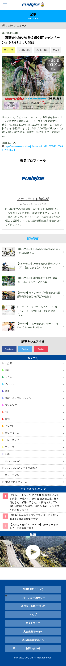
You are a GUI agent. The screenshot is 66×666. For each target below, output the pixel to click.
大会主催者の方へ (33, 631)
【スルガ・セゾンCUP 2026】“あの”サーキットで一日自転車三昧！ (34, 526)
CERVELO (24, 50)
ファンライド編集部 (33, 199)
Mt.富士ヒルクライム (16, 481)
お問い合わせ (33, 648)
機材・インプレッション (18, 398)
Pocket (41, 349)
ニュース (8, 50)
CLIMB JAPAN (13, 461)
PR (6, 412)
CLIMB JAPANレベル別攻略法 (21, 468)
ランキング (11, 405)
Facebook (9, 349)
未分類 (8, 363)
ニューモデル (12, 475)
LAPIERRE (42, 50)
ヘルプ (33, 614)
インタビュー (12, 426)
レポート (9, 454)
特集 (7, 391)
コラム (8, 377)
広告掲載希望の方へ (33, 639)
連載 (7, 370)
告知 (7, 419)
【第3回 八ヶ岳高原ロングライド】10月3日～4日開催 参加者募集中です (34, 517)
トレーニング (12, 440)
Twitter (25, 349)
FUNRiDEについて (33, 589)
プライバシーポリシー (33, 597)
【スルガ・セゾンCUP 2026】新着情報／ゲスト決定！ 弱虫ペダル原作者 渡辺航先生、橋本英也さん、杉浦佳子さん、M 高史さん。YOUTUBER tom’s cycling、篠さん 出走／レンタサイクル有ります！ (34, 502)
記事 (10, 25)
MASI (56, 50)
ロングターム (12, 433)
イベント (9, 384)
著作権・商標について (33, 606)
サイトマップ (33, 623)
